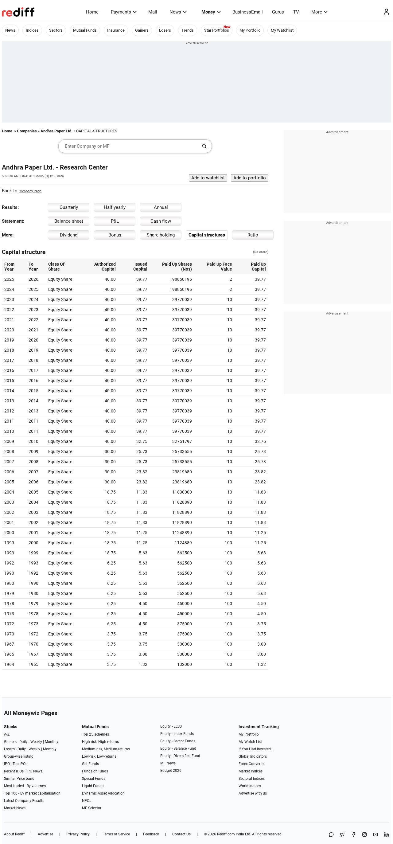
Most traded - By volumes (25, 786)
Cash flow (160, 221)
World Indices (250, 786)
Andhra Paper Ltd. (56, 131)
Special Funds (93, 778)
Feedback (151, 834)
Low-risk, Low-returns (99, 756)
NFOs (86, 801)
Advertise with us (253, 793)
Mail (152, 12)
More (316, 12)
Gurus (278, 12)
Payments (121, 12)
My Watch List (250, 742)
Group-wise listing (18, 756)
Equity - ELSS (171, 726)
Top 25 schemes (95, 734)
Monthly (51, 742)
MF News (168, 763)
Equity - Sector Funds (177, 741)
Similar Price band (19, 778)
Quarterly (69, 207)
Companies (27, 131)
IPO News (34, 771)
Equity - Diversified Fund (180, 756)
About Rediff (14, 834)
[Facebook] (353, 835)
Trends (187, 30)
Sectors (56, 30)
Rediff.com (226, 834)
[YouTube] (375, 835)
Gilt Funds (90, 764)
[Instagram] (364, 835)
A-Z (7, 734)
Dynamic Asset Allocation (103, 793)
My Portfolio (249, 30)
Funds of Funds (95, 771)
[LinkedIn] (386, 835)
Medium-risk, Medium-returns (106, 749)
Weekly (36, 742)
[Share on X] (342, 835)
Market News (14, 808)
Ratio (252, 235)
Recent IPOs (14, 771)
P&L (115, 221)
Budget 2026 (170, 770)
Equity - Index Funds (177, 734)
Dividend (68, 235)
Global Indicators (253, 756)
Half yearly (115, 207)
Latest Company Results (24, 801)
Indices (32, 30)
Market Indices (251, 771)
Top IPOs (20, 764)
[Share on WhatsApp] (331, 835)
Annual (161, 207)
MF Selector (91, 808)
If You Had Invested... (256, 749)
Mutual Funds (85, 30)
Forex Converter (252, 764)
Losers (165, 30)
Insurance (116, 30)
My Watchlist (282, 30)
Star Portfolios (216, 30)
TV (296, 12)
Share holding (161, 235)
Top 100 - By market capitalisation (32, 793)
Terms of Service (116, 834)
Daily (23, 742)
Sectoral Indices (252, 778)
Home (92, 12)
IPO (7, 764)
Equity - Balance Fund (178, 748)
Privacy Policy (78, 834)
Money (208, 12)
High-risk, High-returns (100, 742)
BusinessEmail (247, 12)
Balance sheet (68, 221)
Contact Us (181, 834)
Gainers (142, 30)
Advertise (45, 834)
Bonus (114, 235)
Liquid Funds (92, 786)
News (175, 12)
